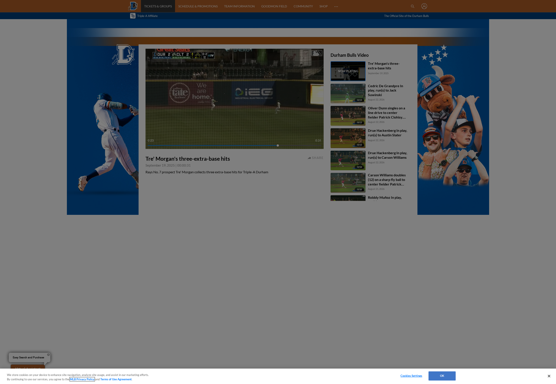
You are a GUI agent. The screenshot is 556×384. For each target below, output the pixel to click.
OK (442, 375)
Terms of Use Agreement (116, 379)
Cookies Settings (411, 375)
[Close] (549, 376)
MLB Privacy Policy (82, 379)
